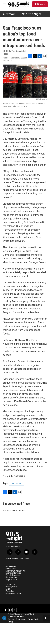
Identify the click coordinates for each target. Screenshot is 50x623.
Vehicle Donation (13, 575)
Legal (8, 589)
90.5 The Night (31, 14)
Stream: (10, 14)
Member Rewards (13, 573)
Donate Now (11, 566)
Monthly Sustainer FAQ (16, 571)
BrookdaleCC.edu (13, 594)
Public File (10, 591)
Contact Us (10, 585)
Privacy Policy (12, 587)
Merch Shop (11, 569)
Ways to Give (11, 580)
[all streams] (46, 618)
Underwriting (11, 577)
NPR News (16, 483)
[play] (4, 618)
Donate (41, 4)
